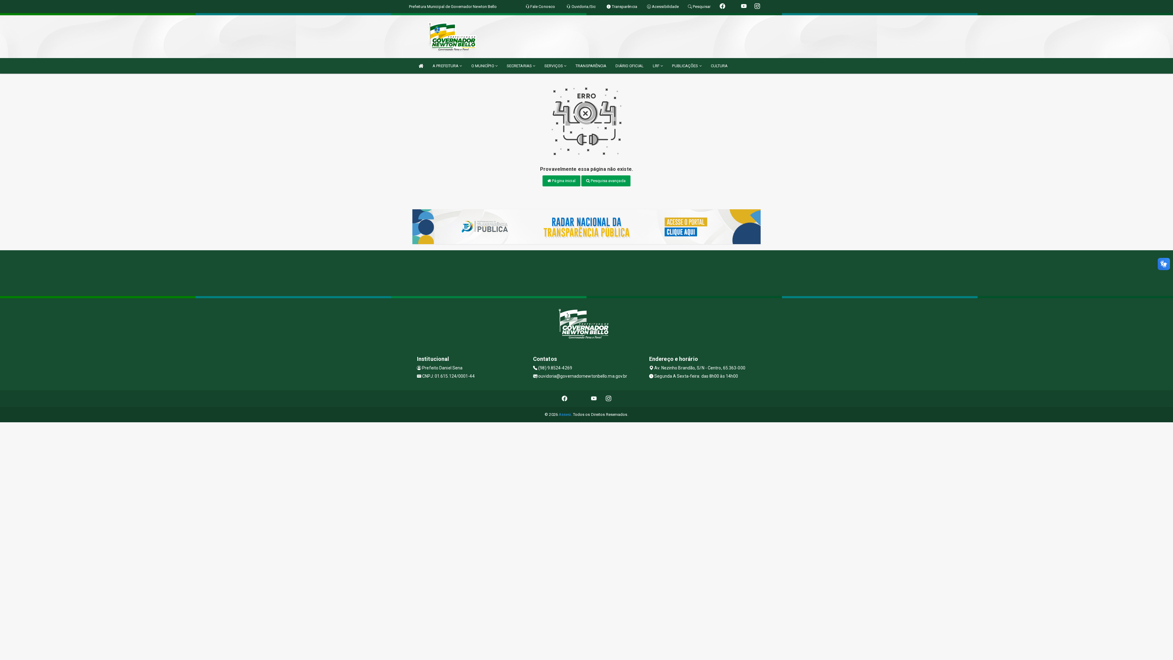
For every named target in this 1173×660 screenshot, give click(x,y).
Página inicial (563, 180)
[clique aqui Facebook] (564, 398)
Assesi (565, 414)
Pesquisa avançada (608, 180)
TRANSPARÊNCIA (591, 66)
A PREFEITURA (446, 66)
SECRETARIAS (520, 66)
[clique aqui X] (579, 398)
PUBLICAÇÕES (685, 66)
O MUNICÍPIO (483, 66)
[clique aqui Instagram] (608, 398)
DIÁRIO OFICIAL (629, 66)
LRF (656, 66)
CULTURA (719, 66)
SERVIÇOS (554, 66)
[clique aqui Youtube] (594, 398)
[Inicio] (420, 66)
